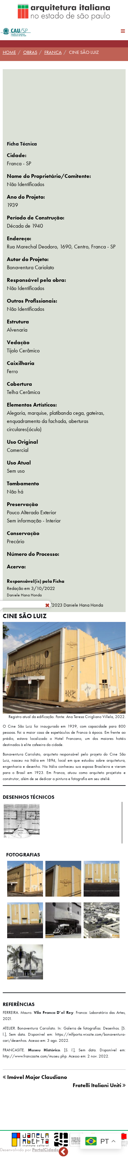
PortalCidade (45, 1150)
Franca (53, 52)
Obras (30, 52)
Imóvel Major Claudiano (36, 1077)
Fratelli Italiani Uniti (98, 1085)
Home (9, 52)
